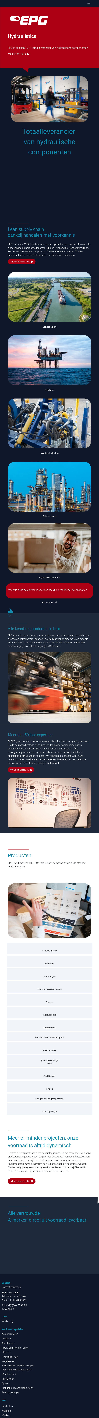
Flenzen (49, 1043)
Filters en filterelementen (49, 1030)
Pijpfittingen (49, 1117)
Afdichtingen (49, 1017)
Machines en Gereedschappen (49, 1078)
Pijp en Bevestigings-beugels (49, 1103)
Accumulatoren (49, 971)
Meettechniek (49, 1091)
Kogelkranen (49, 1068)
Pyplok (49, 1129)
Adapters (49, 1004)
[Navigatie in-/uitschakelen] (88, 3)
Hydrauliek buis (49, 1055)
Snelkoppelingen (49, 1152)
